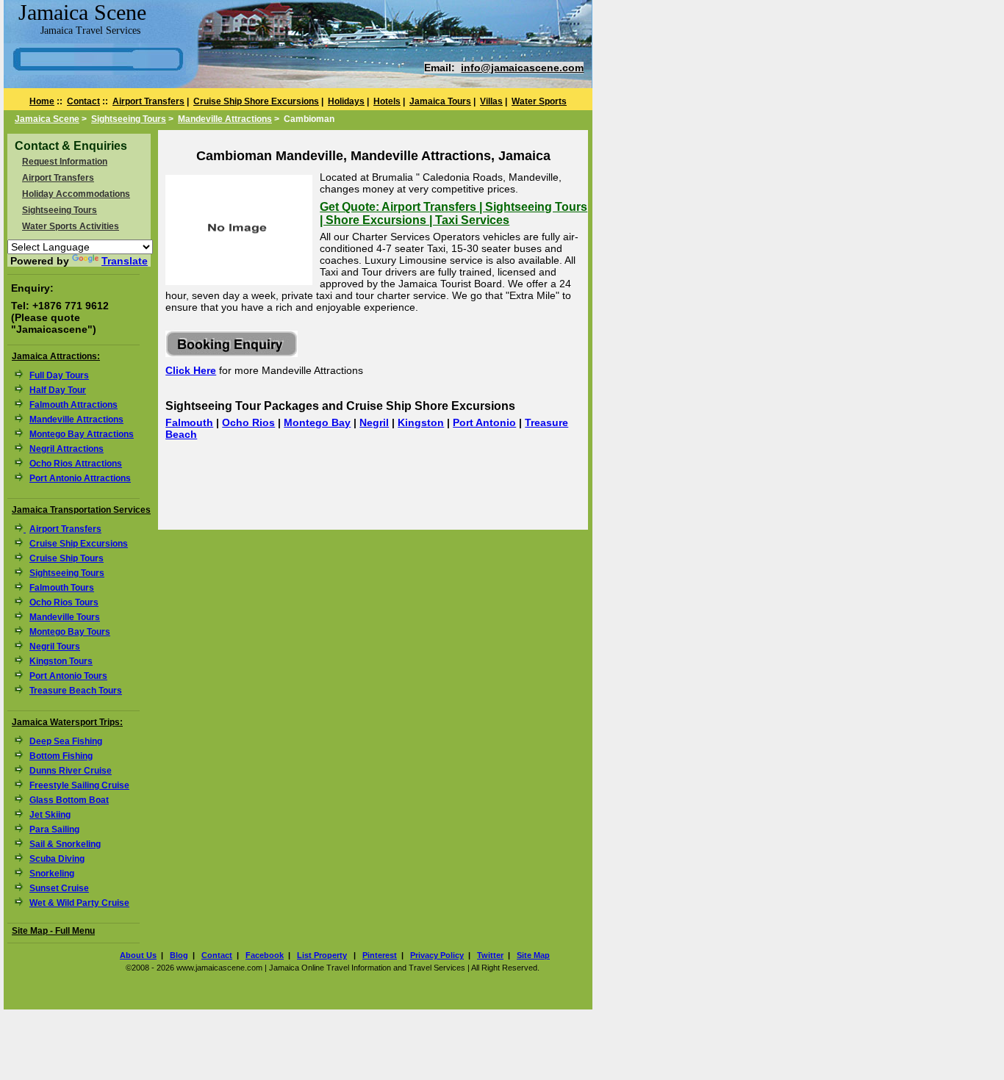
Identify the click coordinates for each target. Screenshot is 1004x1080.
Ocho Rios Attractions (75, 463)
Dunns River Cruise (70, 771)
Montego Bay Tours (69, 632)
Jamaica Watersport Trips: (67, 722)
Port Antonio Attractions (80, 478)
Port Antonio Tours (68, 676)
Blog (179, 955)
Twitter (490, 955)
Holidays (346, 101)
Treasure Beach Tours (75, 690)
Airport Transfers (148, 101)
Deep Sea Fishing (65, 741)
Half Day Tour (57, 390)
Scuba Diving (57, 859)
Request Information (64, 161)
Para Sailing (54, 829)
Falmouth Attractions (73, 405)
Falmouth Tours (61, 588)
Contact (83, 101)
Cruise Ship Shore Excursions (256, 101)
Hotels (387, 101)
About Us (138, 955)
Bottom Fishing (61, 756)
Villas (491, 101)
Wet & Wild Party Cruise (79, 903)
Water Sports (539, 101)
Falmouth (189, 422)
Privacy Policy (437, 955)
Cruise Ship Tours (66, 558)
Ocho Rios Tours (63, 602)
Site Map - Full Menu (53, 931)
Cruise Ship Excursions (78, 544)
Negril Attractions (66, 449)
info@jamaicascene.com (522, 67)
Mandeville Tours (64, 617)
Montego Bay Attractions (81, 434)
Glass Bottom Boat (69, 800)
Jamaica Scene (47, 119)
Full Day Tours (59, 375)
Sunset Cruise (59, 888)
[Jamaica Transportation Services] (22, 529)
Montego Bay (317, 422)
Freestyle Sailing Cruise (79, 785)
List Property (322, 955)
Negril (374, 422)
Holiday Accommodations (76, 194)
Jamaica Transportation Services (81, 510)
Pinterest (379, 955)
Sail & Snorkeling (65, 844)
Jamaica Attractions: (56, 356)
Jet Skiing (50, 815)
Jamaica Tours (440, 101)
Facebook (264, 955)
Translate (124, 261)
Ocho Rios (248, 422)
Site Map (533, 955)
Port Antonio (484, 422)
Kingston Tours (61, 661)
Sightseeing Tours (128, 119)
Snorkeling (51, 873)
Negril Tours (54, 646)
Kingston (421, 422)
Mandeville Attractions (225, 119)
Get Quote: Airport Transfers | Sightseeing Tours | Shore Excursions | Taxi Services (453, 213)
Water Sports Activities (70, 226)
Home (41, 101)
